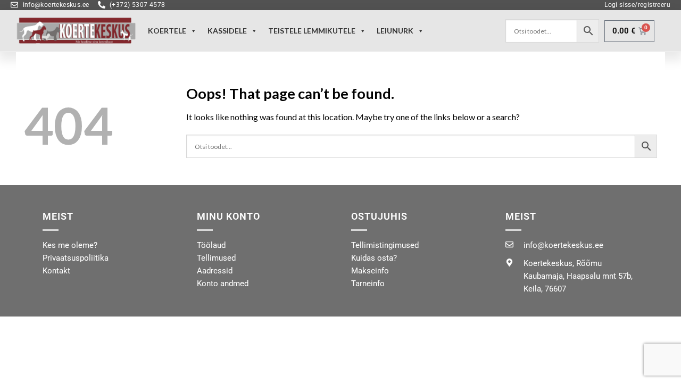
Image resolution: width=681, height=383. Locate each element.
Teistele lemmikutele (311, 30)
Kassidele (227, 30)
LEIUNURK (395, 30)
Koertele (167, 30)
